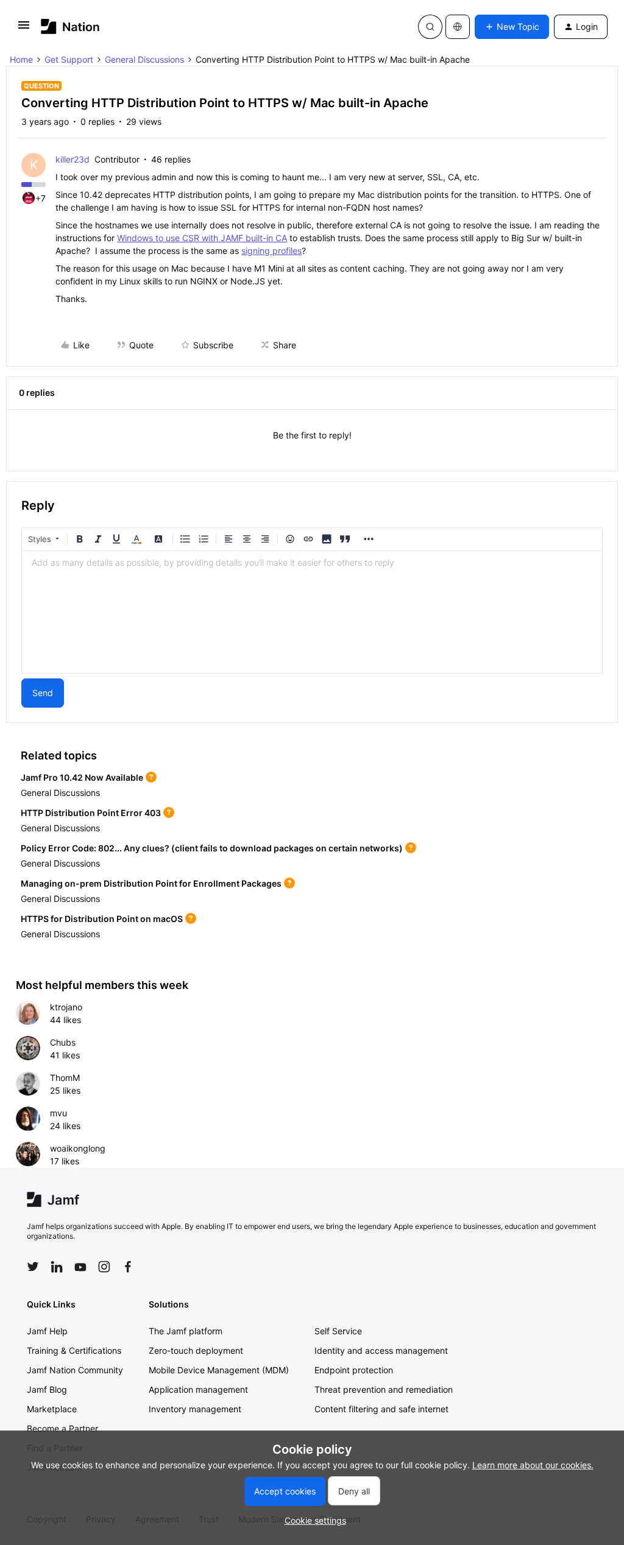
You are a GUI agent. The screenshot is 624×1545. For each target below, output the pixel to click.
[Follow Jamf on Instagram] (104, 1267)
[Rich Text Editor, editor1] (312, 612)
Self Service (338, 1331)
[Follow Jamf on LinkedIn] (57, 1267)
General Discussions (144, 59)
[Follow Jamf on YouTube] (80, 1266)
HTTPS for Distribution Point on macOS (102, 918)
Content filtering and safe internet (381, 1409)
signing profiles (271, 250)
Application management (198, 1389)
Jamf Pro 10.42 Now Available (82, 777)
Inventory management (195, 1409)
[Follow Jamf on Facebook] (128, 1267)
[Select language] (457, 27)
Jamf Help (47, 1331)
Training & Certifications (74, 1350)
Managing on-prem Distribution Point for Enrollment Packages (151, 883)
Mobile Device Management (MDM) (219, 1370)
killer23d (72, 159)
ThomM (65, 1077)
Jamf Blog (47, 1389)
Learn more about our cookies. (533, 1465)
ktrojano (66, 1007)
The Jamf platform (185, 1331)
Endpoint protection (353, 1370)
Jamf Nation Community (75, 1370)
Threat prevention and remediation (383, 1389)
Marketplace (52, 1409)
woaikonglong (77, 1148)
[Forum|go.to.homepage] (70, 26)
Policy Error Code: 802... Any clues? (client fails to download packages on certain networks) (212, 848)
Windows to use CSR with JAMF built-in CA (202, 238)
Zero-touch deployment (196, 1350)
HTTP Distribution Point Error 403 (91, 813)
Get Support (68, 59)
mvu (58, 1113)
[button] (23, 29)
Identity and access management (381, 1350)
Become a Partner (62, 1428)
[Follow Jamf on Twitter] (33, 1267)
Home (21, 59)
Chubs (63, 1042)
